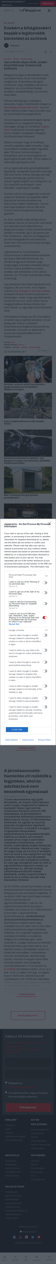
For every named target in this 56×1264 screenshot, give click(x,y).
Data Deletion (12, 740)
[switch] (45, 582)
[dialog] (28, 632)
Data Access (28, 740)
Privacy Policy (44, 740)
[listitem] (28, 576)
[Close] (50, 524)
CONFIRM (17, 730)
